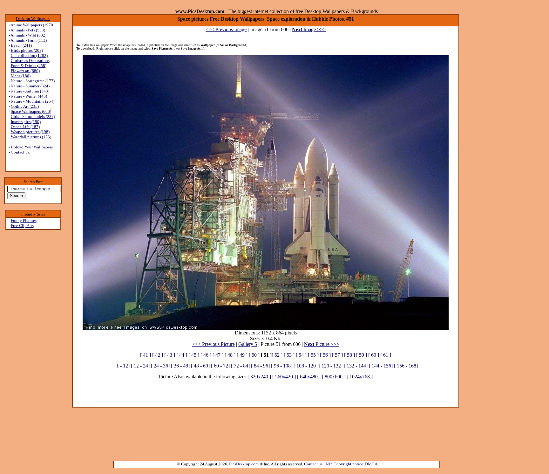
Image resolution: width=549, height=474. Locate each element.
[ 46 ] (205, 355)
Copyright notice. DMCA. (356, 464)
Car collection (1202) (29, 55)
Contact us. (20, 152)
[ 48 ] (230, 355)
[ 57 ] (337, 355)
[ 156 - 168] (406, 365)
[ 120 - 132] (330, 365)
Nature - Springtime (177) (33, 81)
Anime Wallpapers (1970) (32, 25)
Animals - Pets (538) (27, 30)
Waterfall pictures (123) (31, 136)
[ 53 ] (289, 355)
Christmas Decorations (30, 60)
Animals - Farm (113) (28, 40)
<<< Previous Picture (213, 344)
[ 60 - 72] (220, 365)
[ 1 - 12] (121, 365)
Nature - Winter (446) (29, 96)
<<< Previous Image (226, 29)
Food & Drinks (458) (28, 65)
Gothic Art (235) (25, 106)
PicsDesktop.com (244, 464)
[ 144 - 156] (381, 365)
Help (328, 464)
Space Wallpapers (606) (31, 111)
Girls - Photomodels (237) (33, 116)
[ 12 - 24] (140, 365)
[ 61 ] (385, 355)
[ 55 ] (313, 355)
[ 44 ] (181, 355)
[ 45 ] (193, 355)
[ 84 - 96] (260, 365)
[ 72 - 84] (240, 365)
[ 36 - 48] (180, 365)
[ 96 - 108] (281, 365)
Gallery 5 (247, 344)
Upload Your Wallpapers (32, 147)
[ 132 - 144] (356, 365)
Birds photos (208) (27, 50)
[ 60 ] (373, 355)
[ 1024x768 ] (360, 376)
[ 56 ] (325, 355)
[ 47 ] (218, 355)
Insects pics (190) (26, 121)
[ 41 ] (145, 355)
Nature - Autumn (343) (30, 91)
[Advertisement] (33, 331)
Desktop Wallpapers (33, 18)
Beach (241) (21, 45)
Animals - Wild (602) (28, 35)
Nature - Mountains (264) (32, 101)
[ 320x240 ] (259, 376)
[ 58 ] (349, 355)
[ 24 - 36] (160, 365)
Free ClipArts (22, 225)
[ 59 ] (361, 355)
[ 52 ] (277, 355)
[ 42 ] (157, 355)
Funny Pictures (24, 220)
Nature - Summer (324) (30, 86)
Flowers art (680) (25, 70)
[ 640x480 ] (309, 376)
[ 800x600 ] (333, 376)
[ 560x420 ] (284, 376)
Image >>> (309, 29)
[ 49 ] (242, 355)
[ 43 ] (169, 355)
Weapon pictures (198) (30, 131)
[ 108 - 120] (305, 365)
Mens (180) (20, 75)
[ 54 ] (301, 355)
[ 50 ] (254, 355)
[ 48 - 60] (200, 365)
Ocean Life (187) (25, 126)
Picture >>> (321, 344)
